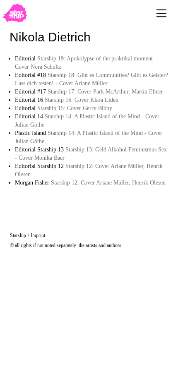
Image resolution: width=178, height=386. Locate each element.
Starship (18, 235)
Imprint (38, 235)
